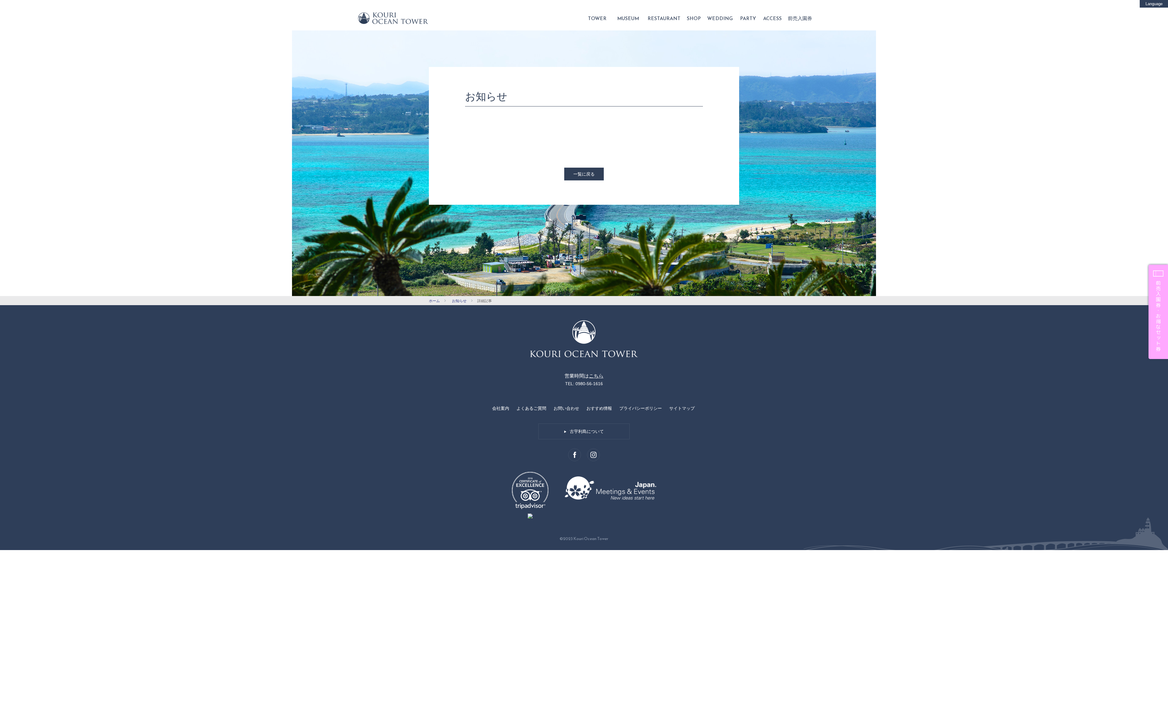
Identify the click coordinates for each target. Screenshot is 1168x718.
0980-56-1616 (589, 383)
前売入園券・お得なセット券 (1158, 316)
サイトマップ (682, 408)
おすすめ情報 (599, 408)
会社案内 (500, 408)
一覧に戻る (584, 174)
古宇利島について (587, 431)
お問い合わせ (566, 408)
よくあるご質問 (531, 408)
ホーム (434, 301)
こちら (596, 375)
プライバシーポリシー (640, 408)
